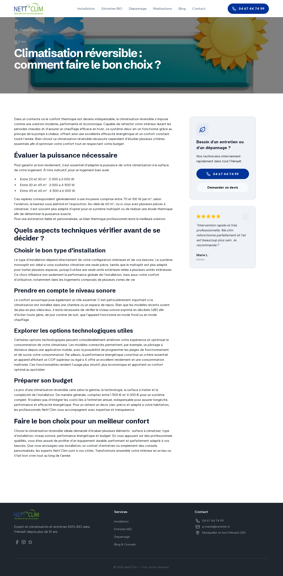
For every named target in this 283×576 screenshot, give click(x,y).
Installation (86, 9)
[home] (39, 8)
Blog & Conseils (125, 544)
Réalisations (162, 9)
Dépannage (137, 9)
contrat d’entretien (101, 446)
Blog (182, 9)
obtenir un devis (96, 405)
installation (73, 446)
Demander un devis (222, 188)
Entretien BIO (112, 9)
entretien (95, 400)
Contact (199, 9)
